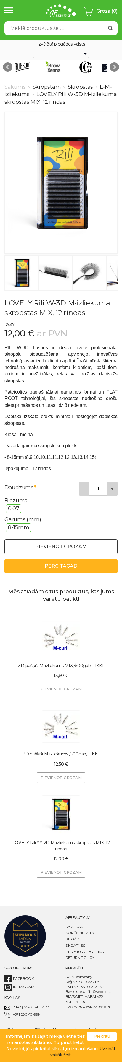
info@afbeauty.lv (31, 1007)
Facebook (23, 978)
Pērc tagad (61, 566)
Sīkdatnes (75, 945)
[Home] (61, 11)
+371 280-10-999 (26, 1014)
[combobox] (61, 53)
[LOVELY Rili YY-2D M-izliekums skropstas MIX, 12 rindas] (61, 815)
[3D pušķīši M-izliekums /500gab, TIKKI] (61, 726)
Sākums (15, 87)
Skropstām (46, 87)
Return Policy (79, 957)
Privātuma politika (84, 951)
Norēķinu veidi (79, 933)
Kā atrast (75, 927)
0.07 (13, 508)
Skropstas (80, 87)
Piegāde (73, 939)
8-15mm (18, 527)
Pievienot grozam (61, 546)
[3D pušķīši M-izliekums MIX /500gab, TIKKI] (61, 638)
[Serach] (110, 28)
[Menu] (8, 11)
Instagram (23, 987)
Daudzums (18, 487)
